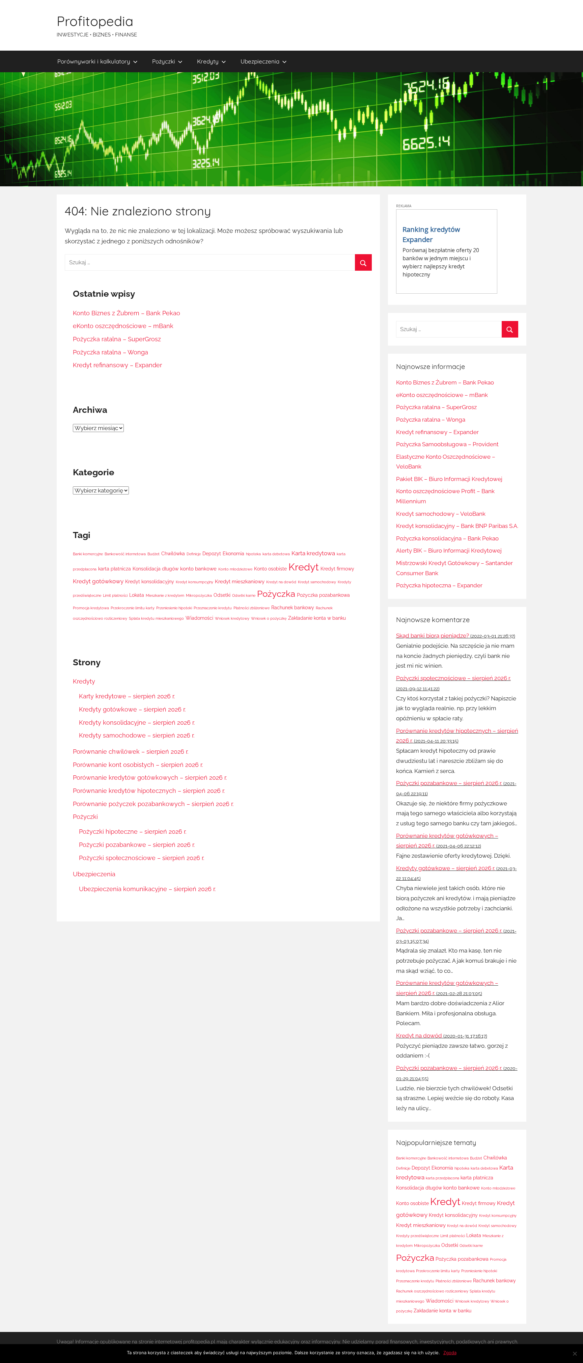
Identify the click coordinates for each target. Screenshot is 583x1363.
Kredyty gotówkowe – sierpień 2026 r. (132, 709)
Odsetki (222, 595)
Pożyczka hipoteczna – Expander (439, 585)
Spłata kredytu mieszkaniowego (156, 618)
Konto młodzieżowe (235, 569)
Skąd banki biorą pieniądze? (432, 635)
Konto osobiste (270, 568)
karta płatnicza (114, 568)
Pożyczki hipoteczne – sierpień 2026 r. (132, 831)
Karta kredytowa (313, 553)
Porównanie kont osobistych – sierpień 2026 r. (138, 764)
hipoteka (253, 554)
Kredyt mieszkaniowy (240, 582)
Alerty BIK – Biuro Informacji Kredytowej (449, 550)
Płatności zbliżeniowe (251, 608)
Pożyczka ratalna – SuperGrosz (117, 339)
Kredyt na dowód (281, 582)
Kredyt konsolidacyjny (149, 581)
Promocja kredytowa (91, 608)
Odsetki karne (243, 595)
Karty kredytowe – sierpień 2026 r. (127, 696)
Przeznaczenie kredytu (213, 608)
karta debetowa (276, 554)
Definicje (194, 554)
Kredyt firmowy (337, 568)
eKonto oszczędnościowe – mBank (123, 325)
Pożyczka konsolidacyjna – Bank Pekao (447, 538)
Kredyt (303, 567)
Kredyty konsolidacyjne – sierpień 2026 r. (137, 722)
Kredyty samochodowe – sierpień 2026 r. (136, 735)
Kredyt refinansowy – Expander (117, 365)
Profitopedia (95, 20)
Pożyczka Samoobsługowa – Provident (447, 444)
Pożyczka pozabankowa (323, 595)
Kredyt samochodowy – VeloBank (440, 513)
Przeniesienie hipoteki (174, 608)
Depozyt (211, 553)
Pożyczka (276, 594)
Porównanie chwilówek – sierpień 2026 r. (130, 751)
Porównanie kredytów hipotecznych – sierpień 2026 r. (149, 790)
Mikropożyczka (199, 595)
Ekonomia (233, 553)
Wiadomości (199, 618)
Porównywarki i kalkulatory (93, 61)
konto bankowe (198, 569)
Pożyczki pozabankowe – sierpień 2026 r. (137, 844)
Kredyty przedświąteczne (417, 1236)
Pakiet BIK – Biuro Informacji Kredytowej (449, 479)
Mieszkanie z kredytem (165, 595)
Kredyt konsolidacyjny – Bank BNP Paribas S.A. (457, 526)
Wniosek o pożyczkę (268, 618)
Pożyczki (163, 61)
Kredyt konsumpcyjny (194, 582)
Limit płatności (115, 595)
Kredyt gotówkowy (98, 581)
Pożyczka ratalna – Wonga (110, 352)
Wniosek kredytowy (232, 618)
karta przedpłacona (442, 1178)
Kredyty (208, 61)
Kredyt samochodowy (317, 582)
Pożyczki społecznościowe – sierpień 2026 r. (141, 857)
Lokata (136, 595)
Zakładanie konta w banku (317, 618)
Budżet (153, 554)
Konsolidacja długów (155, 568)
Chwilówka (173, 553)
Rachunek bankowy (292, 607)
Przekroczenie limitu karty (133, 608)
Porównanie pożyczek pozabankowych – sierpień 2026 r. (153, 803)
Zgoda (449, 1352)
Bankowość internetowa (125, 554)
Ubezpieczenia (260, 61)
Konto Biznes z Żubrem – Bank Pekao (126, 313)
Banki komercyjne (88, 554)
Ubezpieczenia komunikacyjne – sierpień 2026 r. (147, 888)
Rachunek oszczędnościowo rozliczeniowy (432, 1291)
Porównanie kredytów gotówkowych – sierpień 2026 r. (150, 777)
